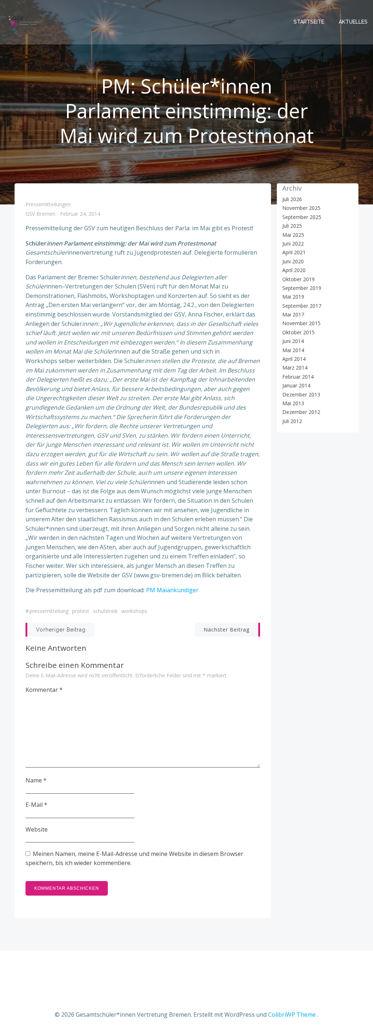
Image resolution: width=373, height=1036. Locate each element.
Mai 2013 (293, 403)
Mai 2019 (293, 296)
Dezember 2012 (301, 412)
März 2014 (294, 367)
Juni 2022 (293, 243)
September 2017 (301, 305)
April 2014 (294, 358)
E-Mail (36, 805)
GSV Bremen (40, 214)
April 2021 (294, 252)
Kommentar (44, 690)
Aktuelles (353, 22)
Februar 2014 (298, 376)
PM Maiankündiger (172, 590)
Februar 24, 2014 (80, 214)
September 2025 (301, 217)
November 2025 (301, 207)
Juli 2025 (292, 225)
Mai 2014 (293, 350)
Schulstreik (105, 610)
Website (36, 829)
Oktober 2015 (298, 332)
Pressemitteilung (49, 610)
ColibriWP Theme (292, 1015)
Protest (80, 610)
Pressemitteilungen (48, 204)
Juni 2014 (293, 341)
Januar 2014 (296, 385)
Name (36, 780)
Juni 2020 (293, 261)
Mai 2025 (293, 234)
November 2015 (301, 323)
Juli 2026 (292, 199)
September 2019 (301, 287)
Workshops (134, 610)
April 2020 (294, 270)
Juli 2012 (292, 421)
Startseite (309, 22)
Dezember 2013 (301, 394)
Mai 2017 (293, 314)
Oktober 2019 (298, 279)
